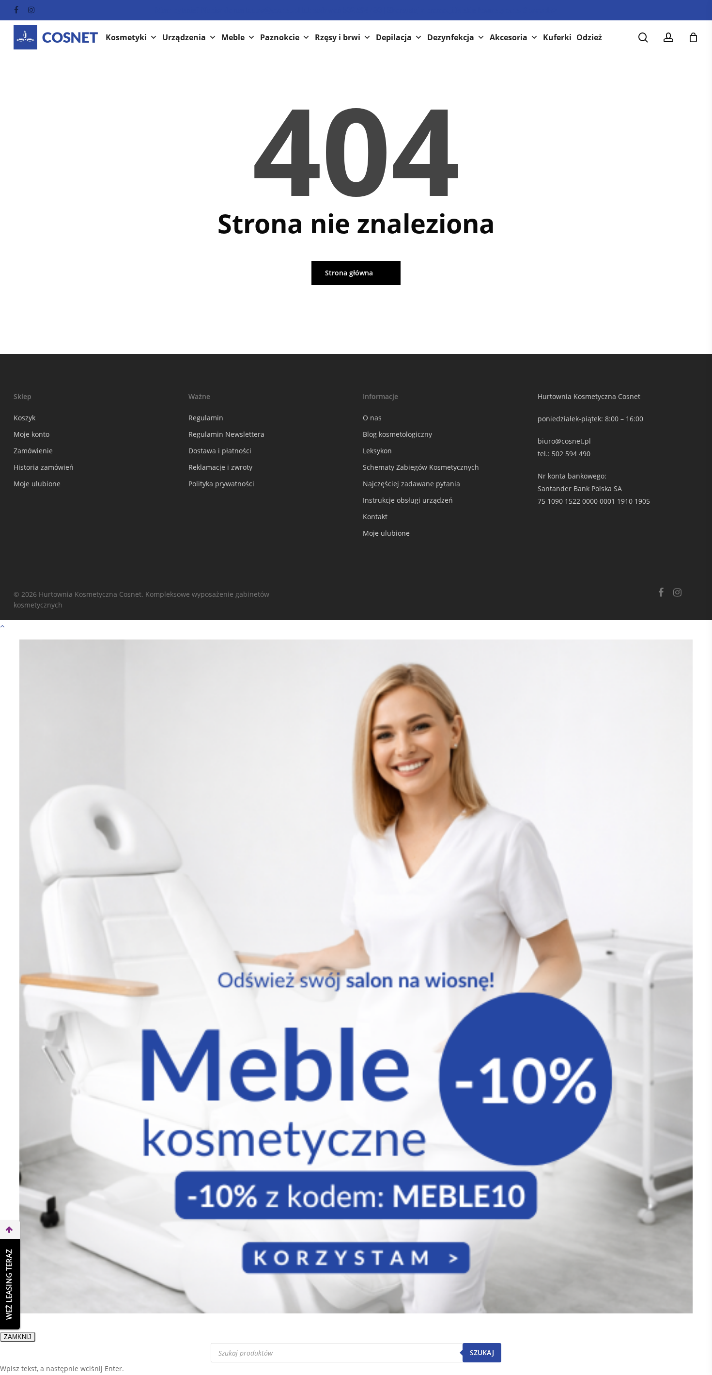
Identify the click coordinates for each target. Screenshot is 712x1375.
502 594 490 (571, 453)
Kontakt (375, 516)
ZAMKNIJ (17, 1337)
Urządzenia (184, 37)
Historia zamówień (44, 467)
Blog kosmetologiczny (397, 434)
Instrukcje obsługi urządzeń (408, 500)
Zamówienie (33, 450)
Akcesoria (508, 37)
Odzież (589, 37)
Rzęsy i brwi (337, 37)
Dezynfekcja (450, 37)
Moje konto (31, 434)
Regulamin (205, 417)
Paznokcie (279, 37)
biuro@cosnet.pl (564, 441)
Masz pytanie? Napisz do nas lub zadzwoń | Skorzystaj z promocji (356, 10)
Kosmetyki (126, 37)
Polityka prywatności (221, 483)
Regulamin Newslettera (226, 434)
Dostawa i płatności (219, 450)
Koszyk (24, 417)
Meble (233, 37)
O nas (372, 417)
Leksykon (377, 450)
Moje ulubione (37, 483)
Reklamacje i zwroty (220, 467)
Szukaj (482, 1352)
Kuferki (557, 37)
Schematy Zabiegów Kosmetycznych (421, 467)
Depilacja (394, 37)
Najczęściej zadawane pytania (411, 483)
